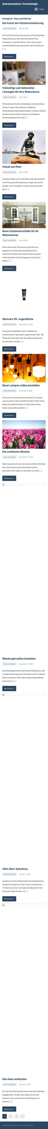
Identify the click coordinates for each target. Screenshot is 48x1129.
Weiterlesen (8, 57)
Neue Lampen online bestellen (21, 385)
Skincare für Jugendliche (17, 319)
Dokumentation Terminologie (20, 3)
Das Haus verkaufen (14, 1079)
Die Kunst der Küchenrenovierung (22, 23)
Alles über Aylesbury (15, 868)
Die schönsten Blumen (16, 451)
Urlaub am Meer (12, 166)
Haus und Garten (9, 28)
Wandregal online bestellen (19, 658)
